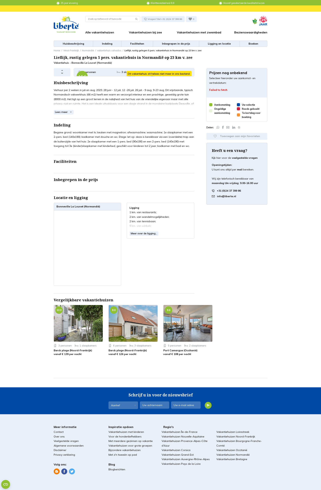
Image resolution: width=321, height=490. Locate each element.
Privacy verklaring (64, 454)
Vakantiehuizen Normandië (233, 454)
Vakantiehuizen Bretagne (231, 459)
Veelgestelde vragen (66, 441)
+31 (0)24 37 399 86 (228, 190)
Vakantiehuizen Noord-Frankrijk (235, 436)
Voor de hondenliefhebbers (125, 436)
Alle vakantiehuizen (99, 32)
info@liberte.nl (226, 196)
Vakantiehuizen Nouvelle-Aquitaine (183, 436)
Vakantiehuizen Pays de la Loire (181, 463)
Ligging (219, 43)
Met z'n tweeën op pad (122, 454)
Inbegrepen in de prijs (176, 43)
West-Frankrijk (71, 50)
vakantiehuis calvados (109, 50)
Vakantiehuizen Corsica (176, 450)
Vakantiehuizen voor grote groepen (130, 445)
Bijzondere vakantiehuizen (124, 450)
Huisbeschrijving (73, 43)
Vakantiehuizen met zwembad (199, 32)
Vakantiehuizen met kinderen (126, 432)
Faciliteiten (137, 43)
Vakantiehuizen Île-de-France (179, 432)
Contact (59, 432)
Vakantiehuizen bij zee (145, 32)
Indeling (107, 43)
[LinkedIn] (233, 127)
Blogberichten (116, 469)
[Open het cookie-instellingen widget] (5, 484)
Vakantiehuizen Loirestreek (232, 432)
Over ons (59, 436)
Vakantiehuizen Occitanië (231, 450)
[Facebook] (223, 127)
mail (239, 169)
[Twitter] (72, 471)
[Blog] (57, 471)
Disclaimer (60, 450)
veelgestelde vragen (245, 157)
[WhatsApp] (217, 127)
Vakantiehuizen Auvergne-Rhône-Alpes (186, 459)
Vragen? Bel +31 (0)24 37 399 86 (164, 18)
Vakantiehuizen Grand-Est (178, 454)
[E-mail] (227, 127)
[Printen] (239, 127)
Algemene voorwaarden (69, 445)
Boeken (253, 43)
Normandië (88, 50)
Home (57, 50)
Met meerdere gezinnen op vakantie (130, 441)
